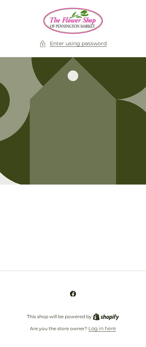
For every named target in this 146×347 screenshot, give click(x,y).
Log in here (102, 328)
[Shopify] (106, 316)
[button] (73, 44)
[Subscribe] (124, 247)
